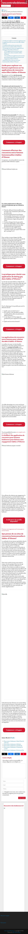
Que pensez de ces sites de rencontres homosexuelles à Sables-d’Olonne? (11, 60)
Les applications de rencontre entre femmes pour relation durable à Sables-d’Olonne (13, 52)
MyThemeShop (16, 932)
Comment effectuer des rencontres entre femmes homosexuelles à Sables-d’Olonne (12, 45)
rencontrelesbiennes (9, 930)
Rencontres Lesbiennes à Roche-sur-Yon (14, 750)
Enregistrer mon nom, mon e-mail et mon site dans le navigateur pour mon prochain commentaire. (13, 793)
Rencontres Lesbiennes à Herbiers (12, 744)
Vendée (12, 738)
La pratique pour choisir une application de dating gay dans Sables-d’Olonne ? (13, 48)
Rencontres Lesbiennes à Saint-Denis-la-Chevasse (14, 741)
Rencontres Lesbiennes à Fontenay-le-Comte (13, 747)
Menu (26, 1)
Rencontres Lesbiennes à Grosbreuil (13, 745)
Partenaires (3, 922)
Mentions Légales (5, 915)
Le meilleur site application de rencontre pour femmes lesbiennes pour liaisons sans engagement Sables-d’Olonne (14, 57)
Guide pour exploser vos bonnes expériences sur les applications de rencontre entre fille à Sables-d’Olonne (14, 42)
